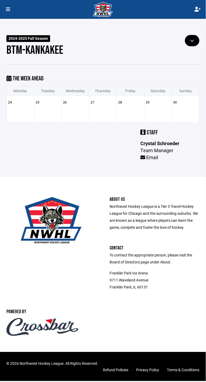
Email (151, 157)
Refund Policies (115, 369)
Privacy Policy (147, 369)
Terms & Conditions (183, 369)
